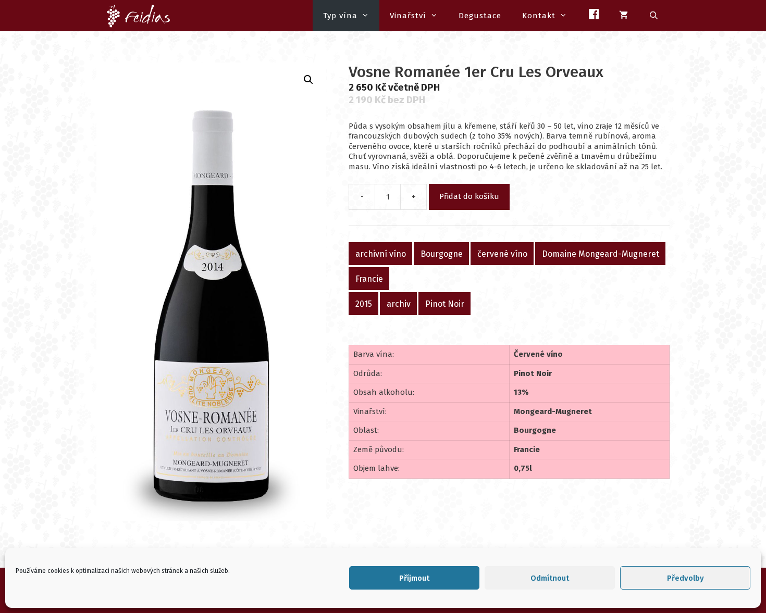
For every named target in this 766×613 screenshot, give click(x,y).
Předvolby (685, 578)
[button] (308, 79)
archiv (399, 304)
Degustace (480, 15)
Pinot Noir (444, 304)
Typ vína (340, 15)
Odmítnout (549, 578)
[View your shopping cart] (624, 15)
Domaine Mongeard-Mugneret (600, 254)
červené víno (502, 254)
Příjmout (414, 578)
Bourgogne (442, 254)
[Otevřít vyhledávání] (654, 15)
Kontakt (538, 15)
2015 (363, 304)
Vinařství (408, 15)
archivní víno (380, 254)
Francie (369, 279)
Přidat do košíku (469, 196)
